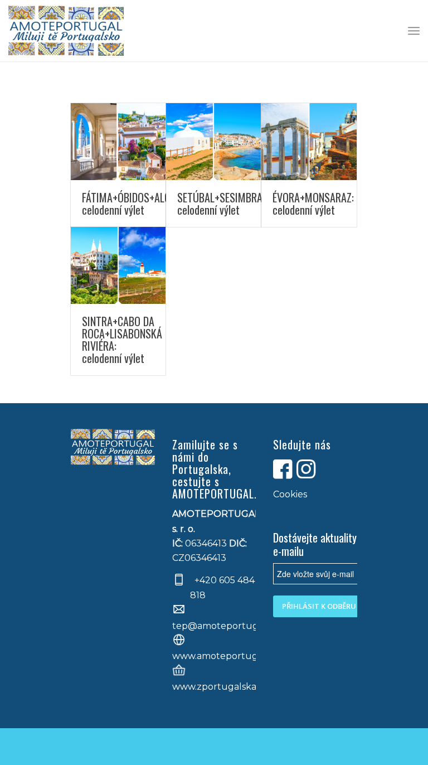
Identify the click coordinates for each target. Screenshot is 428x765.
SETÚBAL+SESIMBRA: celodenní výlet (221, 203)
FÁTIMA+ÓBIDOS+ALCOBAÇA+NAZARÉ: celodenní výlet (159, 203)
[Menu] (414, 31)
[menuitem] (414, 31)
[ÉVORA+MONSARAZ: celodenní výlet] (308, 141)
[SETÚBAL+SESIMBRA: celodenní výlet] (213, 141)
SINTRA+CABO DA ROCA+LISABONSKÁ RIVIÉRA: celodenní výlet (122, 339)
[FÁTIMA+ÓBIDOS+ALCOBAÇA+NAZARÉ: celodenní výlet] (118, 141)
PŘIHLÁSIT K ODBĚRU (319, 606)
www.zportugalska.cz (220, 686)
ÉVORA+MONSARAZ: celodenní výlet (313, 203)
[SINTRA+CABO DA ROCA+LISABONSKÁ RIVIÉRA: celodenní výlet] (118, 265)
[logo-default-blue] (65, 31)
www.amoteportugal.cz (225, 656)
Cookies (290, 494)
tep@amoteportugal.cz (225, 626)
